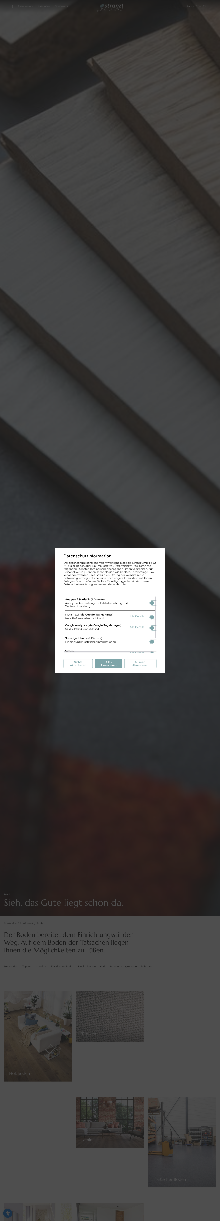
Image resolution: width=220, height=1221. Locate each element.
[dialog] (110, 610)
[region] (110, 624)
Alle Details (137, 616)
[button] (152, 603)
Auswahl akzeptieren (140, 664)
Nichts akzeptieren (78, 664)
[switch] (152, 602)
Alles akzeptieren (108, 664)
